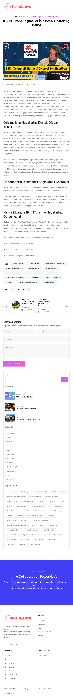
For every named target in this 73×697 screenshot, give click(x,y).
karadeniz (10, 458)
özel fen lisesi (35, 544)
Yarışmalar (41, 624)
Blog (39, 628)
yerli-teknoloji (38, 539)
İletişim (40, 635)
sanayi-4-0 (53, 525)
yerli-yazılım (51, 539)
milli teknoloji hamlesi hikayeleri (17, 525)
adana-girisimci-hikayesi (14, 268)
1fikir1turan (11, 433)
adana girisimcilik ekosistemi (55, 264)
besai (27, 273)
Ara (6, 376)
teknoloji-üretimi (48, 530)
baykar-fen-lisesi (12, 501)
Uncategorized (12, 471)
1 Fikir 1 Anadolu (8, 663)
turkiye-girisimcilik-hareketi (28, 282)
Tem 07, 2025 (20, 406)
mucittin (42, 525)
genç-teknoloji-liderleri (14, 511)
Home (16, 17)
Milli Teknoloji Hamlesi (14, 467)
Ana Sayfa (41, 620)
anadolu (9, 441)
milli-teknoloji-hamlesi (41, 520)
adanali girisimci (52, 268)
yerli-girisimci (49, 282)
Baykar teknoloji (28, 501)
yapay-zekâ (58, 535)
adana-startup (34, 268)
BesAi (14, 243)
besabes (52, 501)
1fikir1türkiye (34, 264)
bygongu (39, 273)
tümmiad (9, 282)
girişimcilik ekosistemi (35, 515)
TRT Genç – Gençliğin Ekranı (25, 397)
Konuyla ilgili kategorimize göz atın (19, 250)
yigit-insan (22, 544)
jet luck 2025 (24, 520)
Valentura (10, 479)
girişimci (9, 515)
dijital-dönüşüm (22, 506)
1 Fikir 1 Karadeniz (9, 678)
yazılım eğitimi (11, 539)
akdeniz (9, 437)
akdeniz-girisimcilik (12, 273)
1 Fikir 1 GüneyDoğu (10, 674)
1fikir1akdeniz (18, 264)
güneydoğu (50, 515)
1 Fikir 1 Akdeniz (8, 667)
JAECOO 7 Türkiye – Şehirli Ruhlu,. (26, 408)
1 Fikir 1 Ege (7, 659)
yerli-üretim (10, 544)
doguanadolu (11, 446)
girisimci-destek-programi (15, 277)
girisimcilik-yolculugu (53, 277)
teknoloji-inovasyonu (31, 530)
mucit (33, 525)
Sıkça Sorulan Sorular (45, 632)
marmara (10, 463)
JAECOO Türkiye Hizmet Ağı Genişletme (28, 420)
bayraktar (41, 501)
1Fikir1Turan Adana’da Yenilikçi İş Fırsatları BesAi (27, 301)
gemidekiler (52, 273)
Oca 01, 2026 (20, 394)
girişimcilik (34, 277)
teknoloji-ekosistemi (13, 530)
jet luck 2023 (11, 520)
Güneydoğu (11, 454)
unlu (8, 475)
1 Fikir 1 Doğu (7, 671)
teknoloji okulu (11, 535)
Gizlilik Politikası (9, 693)
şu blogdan (19, 256)
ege (8, 450)
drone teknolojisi (37, 506)
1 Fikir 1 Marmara (8, 656)
